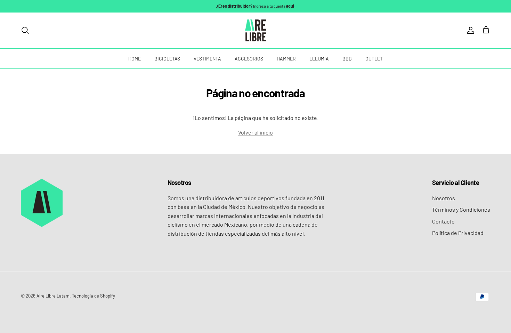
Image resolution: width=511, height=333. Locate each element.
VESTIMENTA (207, 59)
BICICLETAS (167, 59)
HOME (134, 59)
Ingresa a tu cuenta (255, 5)
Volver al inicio (255, 132)
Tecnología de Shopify (93, 296)
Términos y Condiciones (461, 209)
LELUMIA (319, 59)
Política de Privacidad (458, 232)
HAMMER (286, 59)
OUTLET (374, 59)
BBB (347, 59)
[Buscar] (25, 30)
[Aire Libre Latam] (255, 30)
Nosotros (443, 198)
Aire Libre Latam (53, 296)
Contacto (443, 221)
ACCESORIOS (249, 59)
